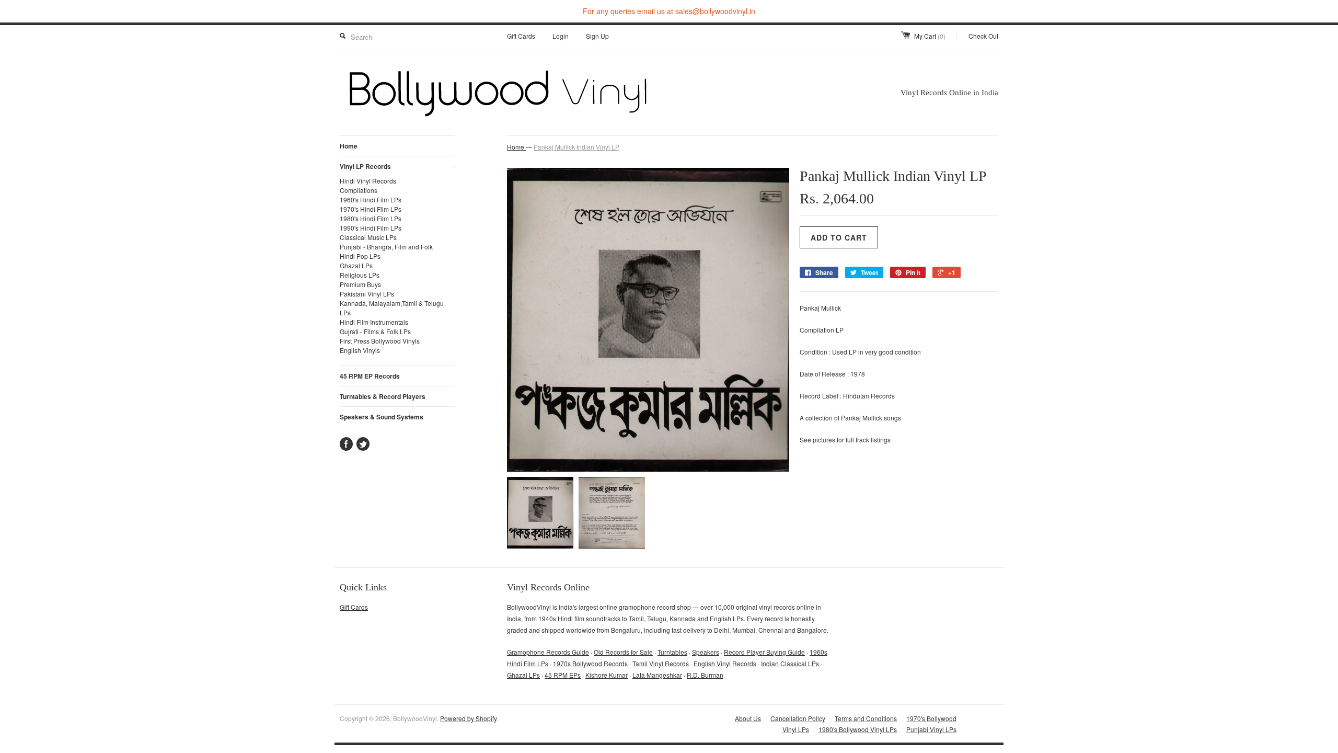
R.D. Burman (705, 674)
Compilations (358, 190)
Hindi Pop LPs (360, 256)
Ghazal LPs (356, 265)
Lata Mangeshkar (657, 674)
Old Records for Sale (623, 651)
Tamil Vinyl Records (660, 663)
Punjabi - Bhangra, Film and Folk (386, 246)
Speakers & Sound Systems (381, 416)
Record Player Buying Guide (764, 651)
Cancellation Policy (797, 718)
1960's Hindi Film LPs (370, 199)
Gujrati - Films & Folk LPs (375, 331)
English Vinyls (360, 350)
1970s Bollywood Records (590, 663)
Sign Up (597, 35)
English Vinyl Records (725, 663)
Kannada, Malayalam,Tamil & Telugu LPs (392, 308)
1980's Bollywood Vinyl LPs (857, 729)
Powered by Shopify (468, 718)
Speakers (705, 651)
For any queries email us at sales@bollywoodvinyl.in (669, 11)
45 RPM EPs (563, 674)
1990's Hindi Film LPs (370, 227)
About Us (748, 718)
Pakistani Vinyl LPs (367, 293)
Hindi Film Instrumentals (374, 321)
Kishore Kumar (606, 674)
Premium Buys (360, 284)
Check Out (983, 35)
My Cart (929, 35)
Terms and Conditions (866, 718)
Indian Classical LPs (790, 663)
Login (560, 35)
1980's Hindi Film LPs (370, 218)
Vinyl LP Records (397, 166)
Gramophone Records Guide (548, 651)
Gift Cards (521, 35)
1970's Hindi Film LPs (370, 208)
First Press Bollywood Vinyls (380, 340)
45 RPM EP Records (370, 376)
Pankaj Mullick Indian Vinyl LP (576, 146)
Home (348, 146)
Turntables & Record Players (382, 396)
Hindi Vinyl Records (368, 180)
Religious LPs (359, 274)
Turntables (672, 651)
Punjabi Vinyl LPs (931, 729)
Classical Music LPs (368, 237)
